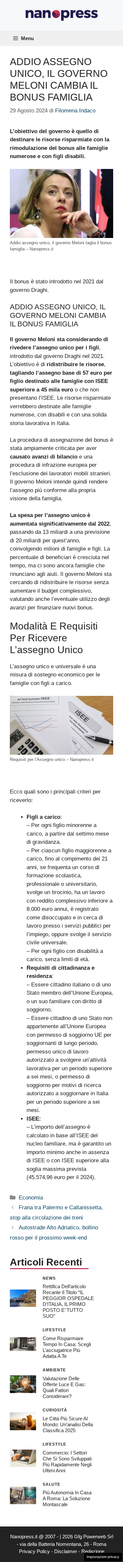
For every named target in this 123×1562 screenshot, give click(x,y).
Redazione (92, 1551)
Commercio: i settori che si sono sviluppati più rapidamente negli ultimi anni (67, 1461)
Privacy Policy (34, 1551)
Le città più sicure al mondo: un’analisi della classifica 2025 (68, 1424)
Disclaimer (65, 1551)
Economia (31, 1198)
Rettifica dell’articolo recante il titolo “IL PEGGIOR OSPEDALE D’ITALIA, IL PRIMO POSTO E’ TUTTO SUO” (68, 1301)
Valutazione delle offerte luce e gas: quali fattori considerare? (64, 1387)
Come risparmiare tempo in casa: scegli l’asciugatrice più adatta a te (67, 1347)
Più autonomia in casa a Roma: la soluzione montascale (67, 1498)
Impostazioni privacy (103, 1557)
